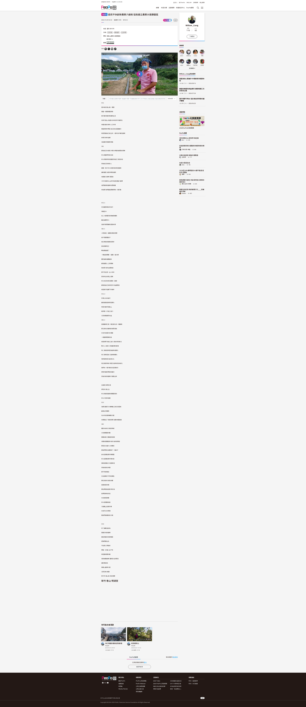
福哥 (183, 174)
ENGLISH (189, 2)
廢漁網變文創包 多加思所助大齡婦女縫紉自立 (191, 181)
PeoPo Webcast (140, 683)
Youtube (108, 683)
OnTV (104, 14)
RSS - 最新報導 (193, 681)
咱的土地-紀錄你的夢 (159, 686)
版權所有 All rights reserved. (111, 42)
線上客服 (202, 2)
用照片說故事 (157, 689)
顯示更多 (109, 39)
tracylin (107, 645)
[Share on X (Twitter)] (109, 49)
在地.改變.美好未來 (175, 686)
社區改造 (109, 32)
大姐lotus (188, 55)
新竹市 (112, 29)
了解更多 (192, 36)
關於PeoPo (121, 681)
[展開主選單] (202, 7)
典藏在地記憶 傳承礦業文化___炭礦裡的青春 (191, 190)
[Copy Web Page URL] (115, 49)
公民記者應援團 (140, 686)
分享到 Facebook (175, 54)
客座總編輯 (139, 691)
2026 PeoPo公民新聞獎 (160, 683)
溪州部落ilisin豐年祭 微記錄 (189, 138)
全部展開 (191, 68)
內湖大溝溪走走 (184, 163)
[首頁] (108, 7)
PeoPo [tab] (133, 657)
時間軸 (120, 686)
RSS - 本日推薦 (193, 683)
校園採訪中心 (180, 8)
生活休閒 (123, 32)
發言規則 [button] (175, 657)
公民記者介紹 (140, 689)
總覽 (157, 8)
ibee (183, 165)
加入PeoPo (182, 2)
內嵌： (105, 98)
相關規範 (121, 683)
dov (183, 140)
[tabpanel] (139, 662)
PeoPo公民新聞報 (141, 681)
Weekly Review (123, 689)
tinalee (195, 55)
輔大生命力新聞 (186, 184)
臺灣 (108, 29)
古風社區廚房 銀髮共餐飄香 (188, 155)
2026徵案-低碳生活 (175, 681)
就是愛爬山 (135, 643)
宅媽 (202, 55)
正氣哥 (184, 157)
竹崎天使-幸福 (186, 149)
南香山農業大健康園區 (113, 36)
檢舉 (175, 20)
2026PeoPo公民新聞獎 (186, 128)
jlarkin (181, 55)
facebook (103, 683)
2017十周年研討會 (175, 683)
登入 (176, 2)
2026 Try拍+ (156, 681)
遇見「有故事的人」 (176, 689)
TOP (202, 698)
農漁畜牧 (116, 32)
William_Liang (192, 25)
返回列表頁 (139, 667)
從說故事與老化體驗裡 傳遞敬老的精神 (191, 147)
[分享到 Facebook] (105, 49)
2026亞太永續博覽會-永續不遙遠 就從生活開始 (191, 171)
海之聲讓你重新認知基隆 (113, 643)
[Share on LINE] (112, 49)
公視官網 (195, 2)
